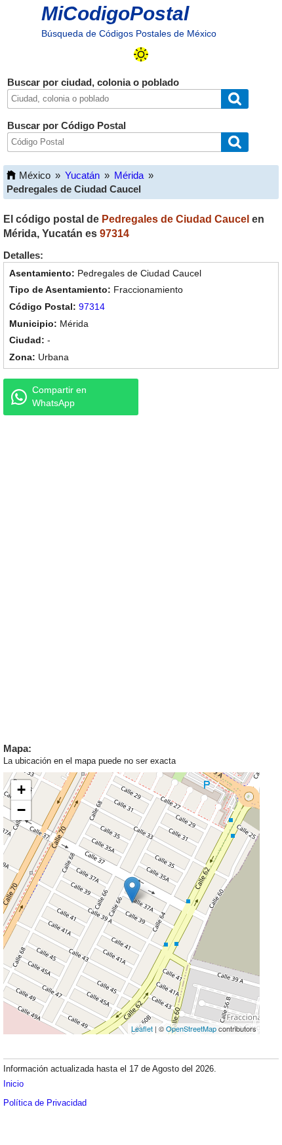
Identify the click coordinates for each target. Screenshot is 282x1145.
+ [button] (21, 789)
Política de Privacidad (45, 1103)
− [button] (21, 810)
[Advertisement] (141, 576)
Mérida (129, 175)
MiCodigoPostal (115, 13)
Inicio (13, 1084)
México (34, 175)
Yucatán (82, 175)
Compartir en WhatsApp (59, 396)
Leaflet (142, 1028)
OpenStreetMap (191, 1028)
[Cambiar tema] (141, 54)
